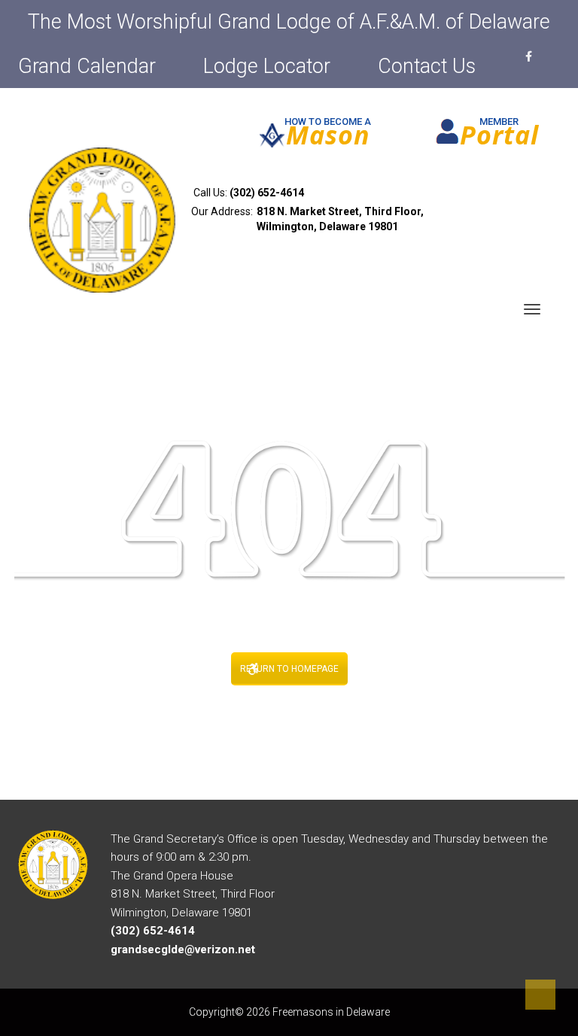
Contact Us (427, 66)
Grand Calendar (87, 66)
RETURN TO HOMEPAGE (289, 669)
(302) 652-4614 (267, 193)
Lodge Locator (266, 66)
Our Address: (307, 218)
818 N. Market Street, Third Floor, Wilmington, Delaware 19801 (340, 218)
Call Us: (247, 193)
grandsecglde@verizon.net (183, 949)
